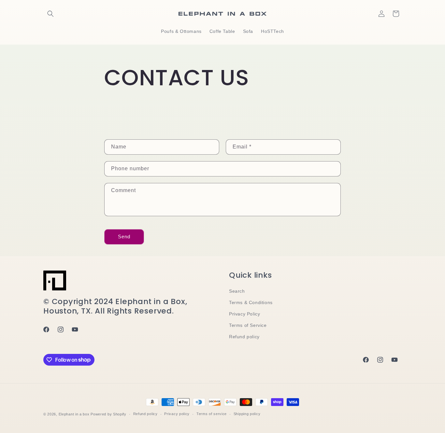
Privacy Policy (244, 313)
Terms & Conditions (251, 302)
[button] (50, 14)
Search (237, 291)
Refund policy (244, 336)
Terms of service (211, 414)
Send (124, 236)
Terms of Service (248, 325)
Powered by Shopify (108, 414)
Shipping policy (247, 414)
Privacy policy (177, 414)
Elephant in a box (74, 414)
